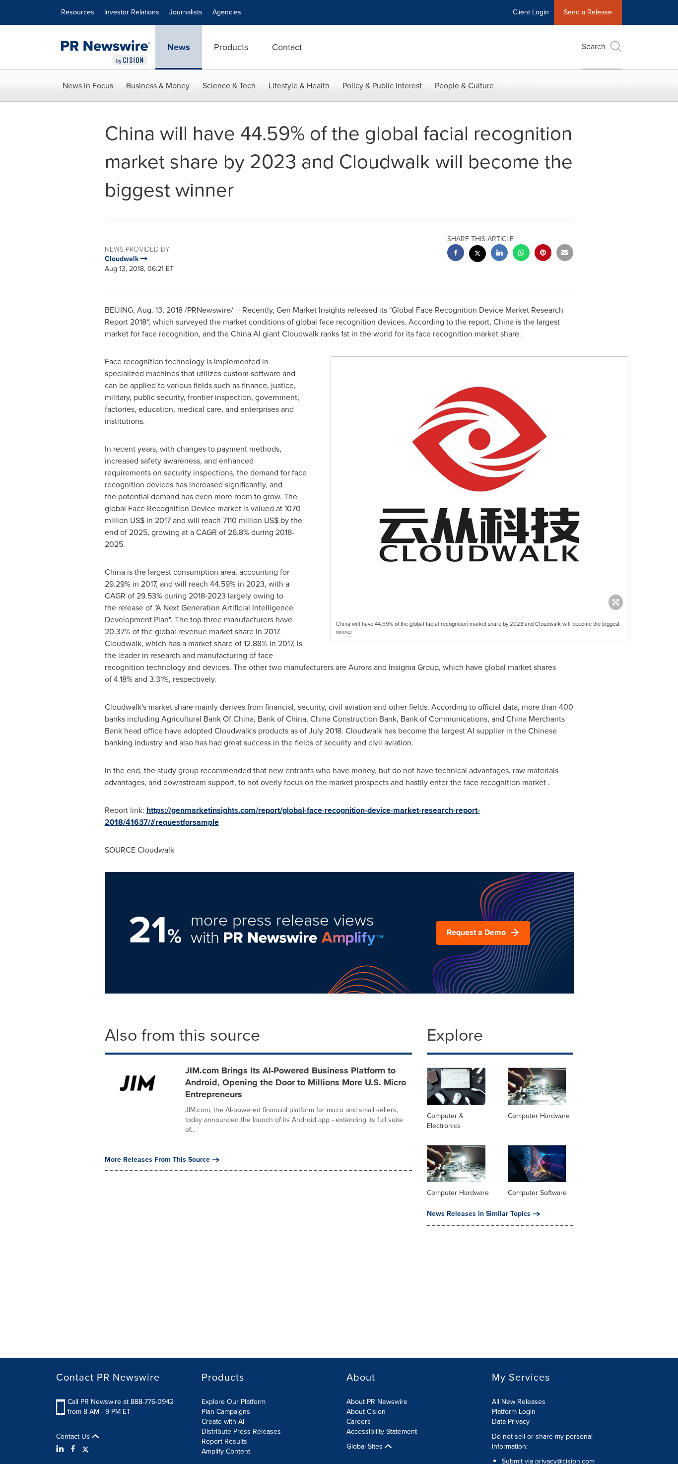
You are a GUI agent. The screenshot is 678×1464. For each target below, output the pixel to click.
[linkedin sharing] (499, 254)
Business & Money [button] (158, 85)
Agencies (226, 12)
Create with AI (223, 1421)
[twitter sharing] (477, 255)
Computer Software (537, 1193)
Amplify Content (226, 1451)
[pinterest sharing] (543, 254)
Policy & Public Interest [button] (382, 85)
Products (231, 47)
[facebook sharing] (455, 254)
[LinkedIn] (61, 1449)
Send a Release (588, 12)
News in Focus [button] (88, 85)
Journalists (186, 12)
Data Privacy (511, 1421)
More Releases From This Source (157, 1160)
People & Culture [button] (464, 85)
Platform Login (514, 1411)
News (178, 47)
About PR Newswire (376, 1402)
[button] (479, 481)
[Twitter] (85, 1449)
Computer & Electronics (445, 1121)
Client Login (531, 12)
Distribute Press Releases (241, 1431)
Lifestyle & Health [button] (299, 85)
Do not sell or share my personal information (542, 1441)
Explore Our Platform (234, 1402)
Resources (77, 12)
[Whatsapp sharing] (521, 254)
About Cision (366, 1411)
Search (594, 46)
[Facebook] (72, 1449)
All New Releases (518, 1402)
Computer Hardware (539, 1116)
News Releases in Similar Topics (479, 1214)
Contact (287, 47)
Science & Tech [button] (229, 85)
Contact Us (74, 1437)
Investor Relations (131, 12)
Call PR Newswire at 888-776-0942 (121, 1402)
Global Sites (365, 1447)
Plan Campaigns (226, 1411)
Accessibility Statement (381, 1431)
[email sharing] (564, 254)
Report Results (224, 1441)
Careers (358, 1421)
